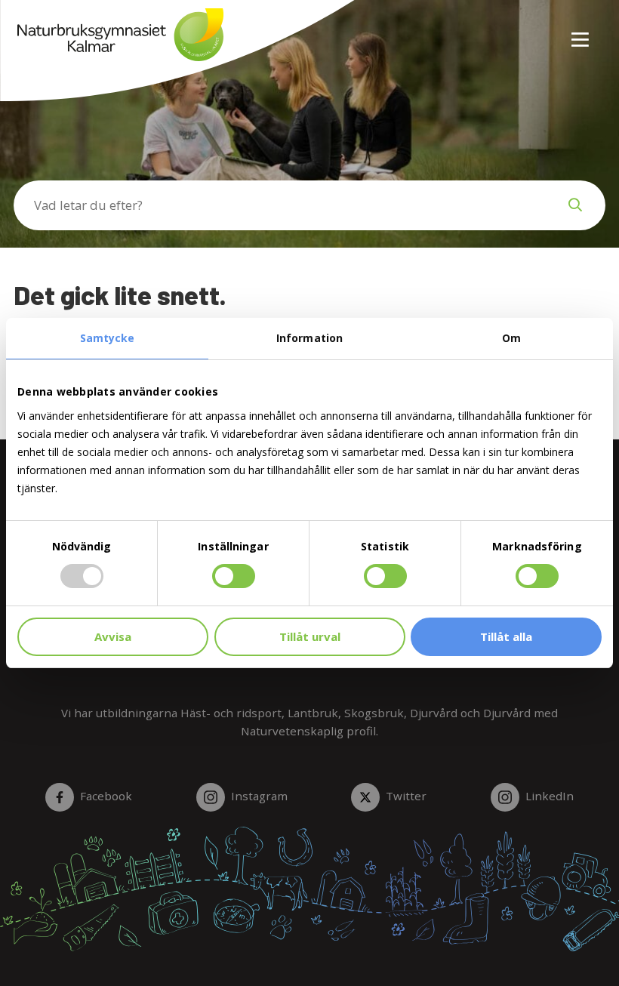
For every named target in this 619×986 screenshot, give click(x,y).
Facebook (106, 795)
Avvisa (112, 636)
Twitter (406, 795)
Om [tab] (511, 338)
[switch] (233, 576)
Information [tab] (309, 338)
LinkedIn (549, 795)
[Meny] (581, 31)
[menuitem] (574, 31)
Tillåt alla (506, 636)
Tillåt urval (309, 636)
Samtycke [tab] (107, 338)
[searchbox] (279, 205)
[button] (575, 205)
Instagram (259, 795)
